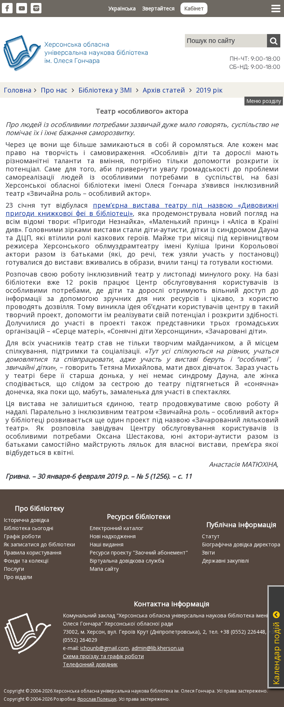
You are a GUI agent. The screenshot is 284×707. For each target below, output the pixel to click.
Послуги (14, 568)
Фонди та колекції (26, 560)
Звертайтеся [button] (158, 8)
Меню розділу (263, 100)
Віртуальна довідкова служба (126, 560)
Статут (211, 536)
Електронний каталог (116, 528)
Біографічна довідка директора (241, 544)
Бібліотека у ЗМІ (105, 90)
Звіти (208, 552)
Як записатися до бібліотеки (39, 544)
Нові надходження (112, 536)
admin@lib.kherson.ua (158, 647)
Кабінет (194, 8)
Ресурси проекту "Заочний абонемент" (138, 552)
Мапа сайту (104, 568)
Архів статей (164, 90)
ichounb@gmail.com (104, 647)
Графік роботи (22, 536)
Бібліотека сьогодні (28, 528)
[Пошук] (273, 40)
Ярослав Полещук (96, 699)
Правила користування (32, 552)
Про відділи (18, 576)
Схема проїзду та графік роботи (103, 656)
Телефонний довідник (90, 664)
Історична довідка (26, 519)
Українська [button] (122, 8)
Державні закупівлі (225, 560)
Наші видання (106, 544)
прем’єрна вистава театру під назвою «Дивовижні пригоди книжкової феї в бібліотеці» (142, 209)
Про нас (54, 90)
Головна (17, 90)
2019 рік (208, 90)
